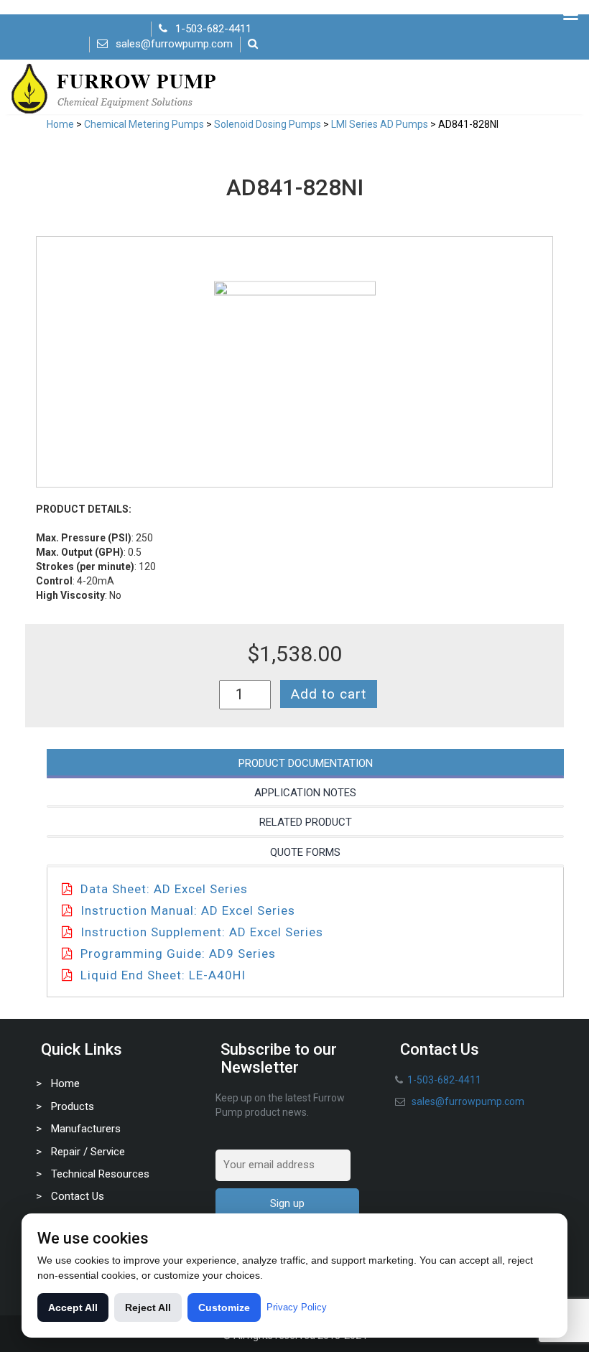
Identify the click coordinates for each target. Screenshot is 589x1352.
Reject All (148, 1307)
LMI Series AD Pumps (379, 124)
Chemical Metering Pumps (144, 124)
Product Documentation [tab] (305, 763)
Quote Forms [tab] (305, 852)
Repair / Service (88, 1151)
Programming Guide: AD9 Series (178, 953)
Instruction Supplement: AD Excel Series (201, 932)
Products (72, 1106)
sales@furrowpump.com (174, 43)
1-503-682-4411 (213, 28)
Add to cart (328, 694)
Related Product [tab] (305, 822)
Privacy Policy (296, 1307)
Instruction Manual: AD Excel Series (187, 910)
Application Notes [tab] (305, 792)
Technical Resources (100, 1173)
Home (60, 124)
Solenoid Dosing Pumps (267, 124)
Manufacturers (86, 1128)
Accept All (73, 1307)
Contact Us (77, 1196)
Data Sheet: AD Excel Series (164, 889)
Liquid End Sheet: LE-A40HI (163, 975)
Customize (224, 1307)
